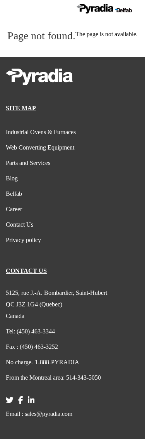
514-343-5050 (53, 377)
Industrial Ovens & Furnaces (41, 132)
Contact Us (19, 224)
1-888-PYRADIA (42, 362)
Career (14, 209)
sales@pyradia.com (39, 413)
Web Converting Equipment (40, 147)
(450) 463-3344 (30, 331)
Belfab (14, 193)
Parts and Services (28, 163)
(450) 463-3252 (32, 346)
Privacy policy (23, 240)
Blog (12, 178)
